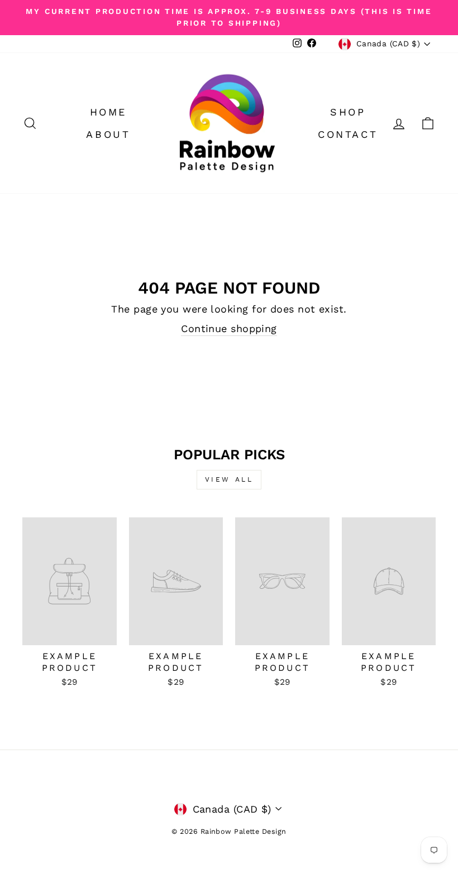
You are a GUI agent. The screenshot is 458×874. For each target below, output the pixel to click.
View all (229, 479)
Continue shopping (229, 328)
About (108, 134)
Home (108, 112)
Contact (348, 134)
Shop (347, 112)
